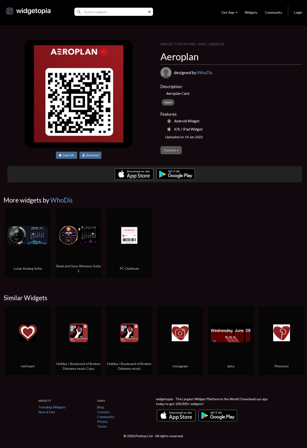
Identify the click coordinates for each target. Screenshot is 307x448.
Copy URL (68, 155)
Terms (102, 426)
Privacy (102, 421)
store (168, 102)
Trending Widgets (52, 407)
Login (298, 12)
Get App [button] (227, 12)
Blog (100, 407)
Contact (103, 412)
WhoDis (205, 72)
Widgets (251, 12)
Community (273, 12)
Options (170, 150)
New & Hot (46, 412)
